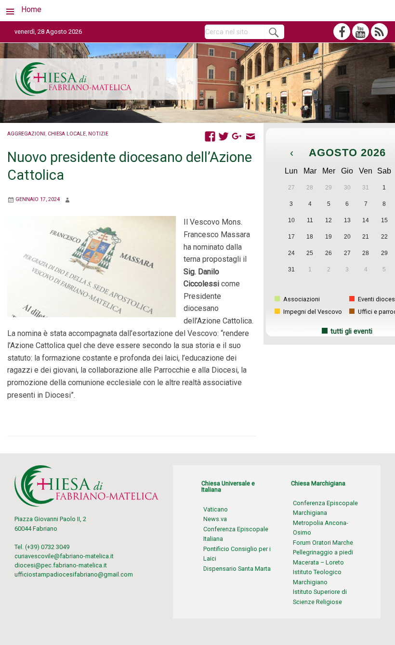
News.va (215, 519)
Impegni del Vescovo (312, 311)
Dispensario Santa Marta (237, 568)
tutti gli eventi (351, 331)
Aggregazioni (26, 134)
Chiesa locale (67, 134)
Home (31, 9)
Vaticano (215, 509)
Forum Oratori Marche (323, 542)
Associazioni (301, 299)
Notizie (98, 134)
